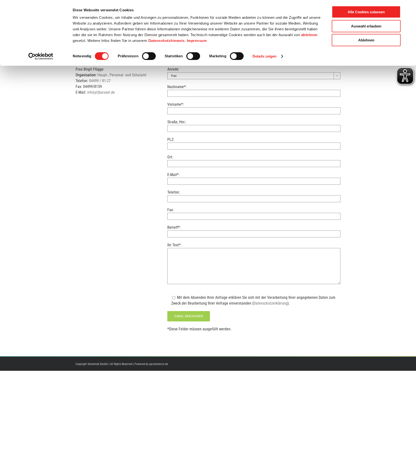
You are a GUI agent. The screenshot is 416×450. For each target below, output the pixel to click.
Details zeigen (264, 56)
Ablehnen (366, 40)
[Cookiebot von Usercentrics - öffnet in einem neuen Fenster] (41, 56)
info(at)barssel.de (101, 92)
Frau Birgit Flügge (90, 69)
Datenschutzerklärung (270, 303)
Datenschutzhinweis (166, 41)
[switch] (149, 56)
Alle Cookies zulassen (366, 12)
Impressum (197, 41)
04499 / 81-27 (100, 80)
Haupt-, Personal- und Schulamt (122, 75)
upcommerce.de (158, 364)
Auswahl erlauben (366, 26)
